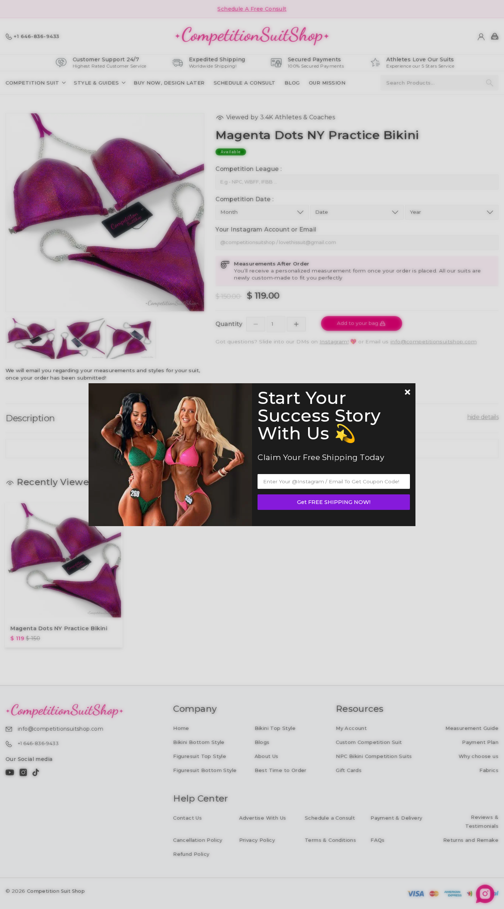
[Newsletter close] (407, 392)
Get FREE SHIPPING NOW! (333, 502)
